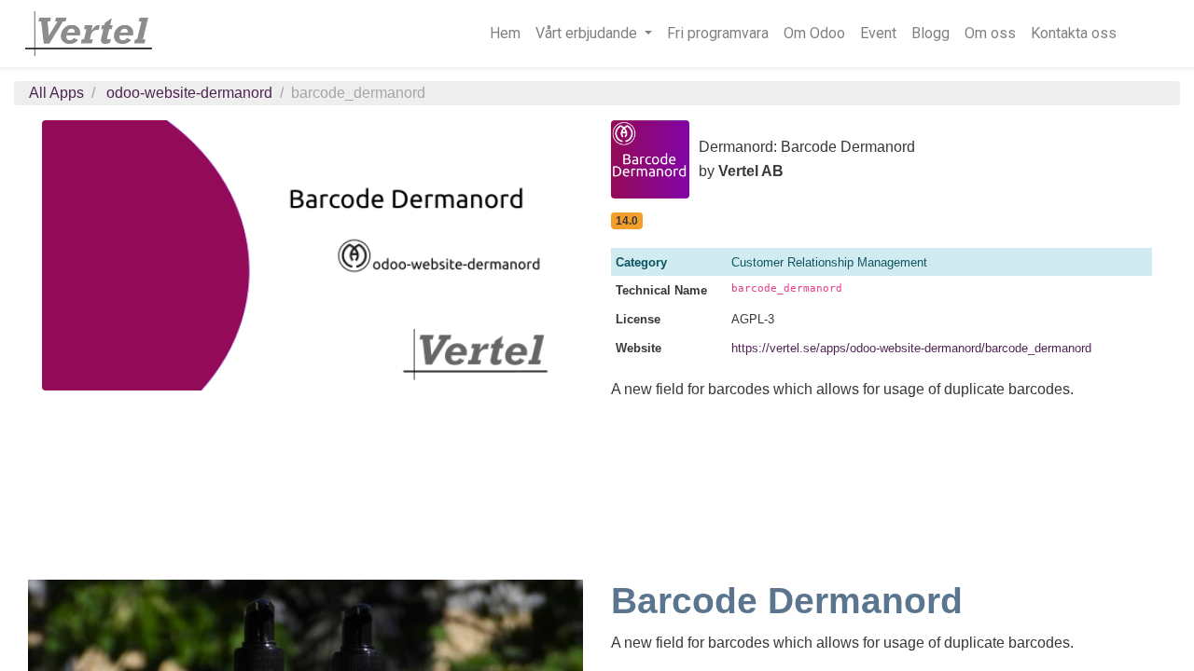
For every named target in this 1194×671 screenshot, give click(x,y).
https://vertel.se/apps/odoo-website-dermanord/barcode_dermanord (911, 348)
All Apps (56, 93)
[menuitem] (505, 33)
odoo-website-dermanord (189, 93)
